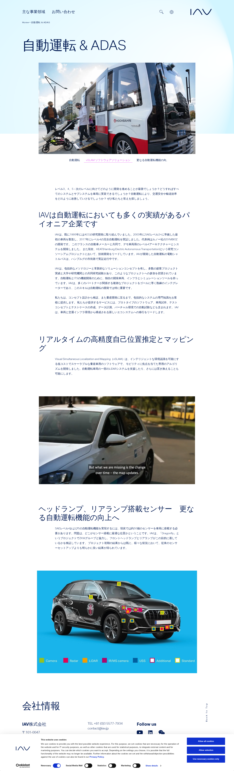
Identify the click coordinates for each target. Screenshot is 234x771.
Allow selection (206, 750)
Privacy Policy (97, 757)
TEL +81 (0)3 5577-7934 (105, 723)
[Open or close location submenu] (171, 12)
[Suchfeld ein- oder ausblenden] (162, 12)
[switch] (88, 765)
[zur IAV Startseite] (201, 12)
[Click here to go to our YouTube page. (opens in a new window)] (140, 732)
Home (25, 22)
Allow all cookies (206, 741)
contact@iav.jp (98, 728)
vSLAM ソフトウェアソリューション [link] (108, 160)
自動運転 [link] (74, 160)
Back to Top (206, 712)
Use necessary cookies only (206, 759)
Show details (152, 766)
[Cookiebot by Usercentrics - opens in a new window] (23, 766)
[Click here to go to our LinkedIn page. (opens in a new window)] (150, 732)
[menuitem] (33, 11)
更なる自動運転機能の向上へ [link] (154, 160)
